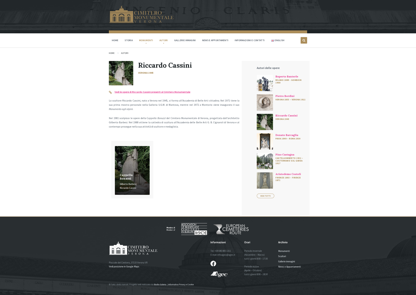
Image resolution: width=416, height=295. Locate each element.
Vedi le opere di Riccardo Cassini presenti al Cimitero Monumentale (152, 92)
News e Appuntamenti (289, 266)
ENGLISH (279, 40)
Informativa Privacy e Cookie (181, 284)
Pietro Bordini (284, 96)
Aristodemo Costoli (288, 174)
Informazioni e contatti (250, 40)
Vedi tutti (265, 196)
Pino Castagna (284, 154)
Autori (163, 40)
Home (115, 40)
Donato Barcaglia (286, 135)
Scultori (282, 256)
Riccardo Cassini (286, 115)
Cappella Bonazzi (126, 177)
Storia (129, 40)
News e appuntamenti (215, 40)
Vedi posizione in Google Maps (124, 266)
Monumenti (146, 40)
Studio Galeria (160, 284)
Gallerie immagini (185, 40)
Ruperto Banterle (286, 76)
